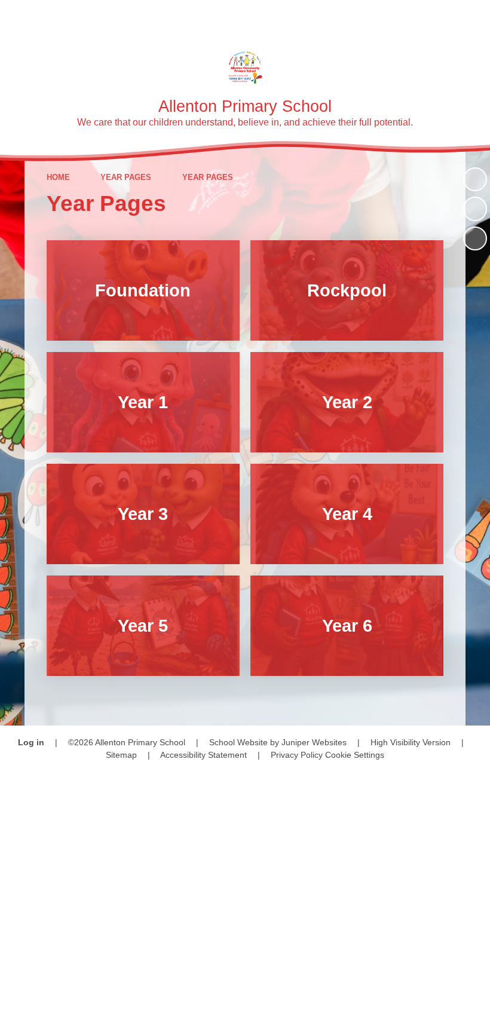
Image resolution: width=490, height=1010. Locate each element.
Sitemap (121, 755)
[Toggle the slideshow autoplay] (475, 179)
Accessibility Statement (203, 755)
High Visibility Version (410, 742)
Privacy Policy (297, 755)
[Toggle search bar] (438, 16)
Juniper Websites (314, 742)
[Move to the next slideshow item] (475, 238)
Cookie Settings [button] (354, 755)
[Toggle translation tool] (406, 16)
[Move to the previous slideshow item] (475, 209)
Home (58, 177)
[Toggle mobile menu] (473, 16)
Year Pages (125, 177)
